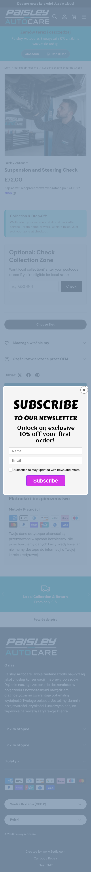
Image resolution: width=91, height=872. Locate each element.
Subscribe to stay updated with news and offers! (46, 470)
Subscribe (45, 480)
